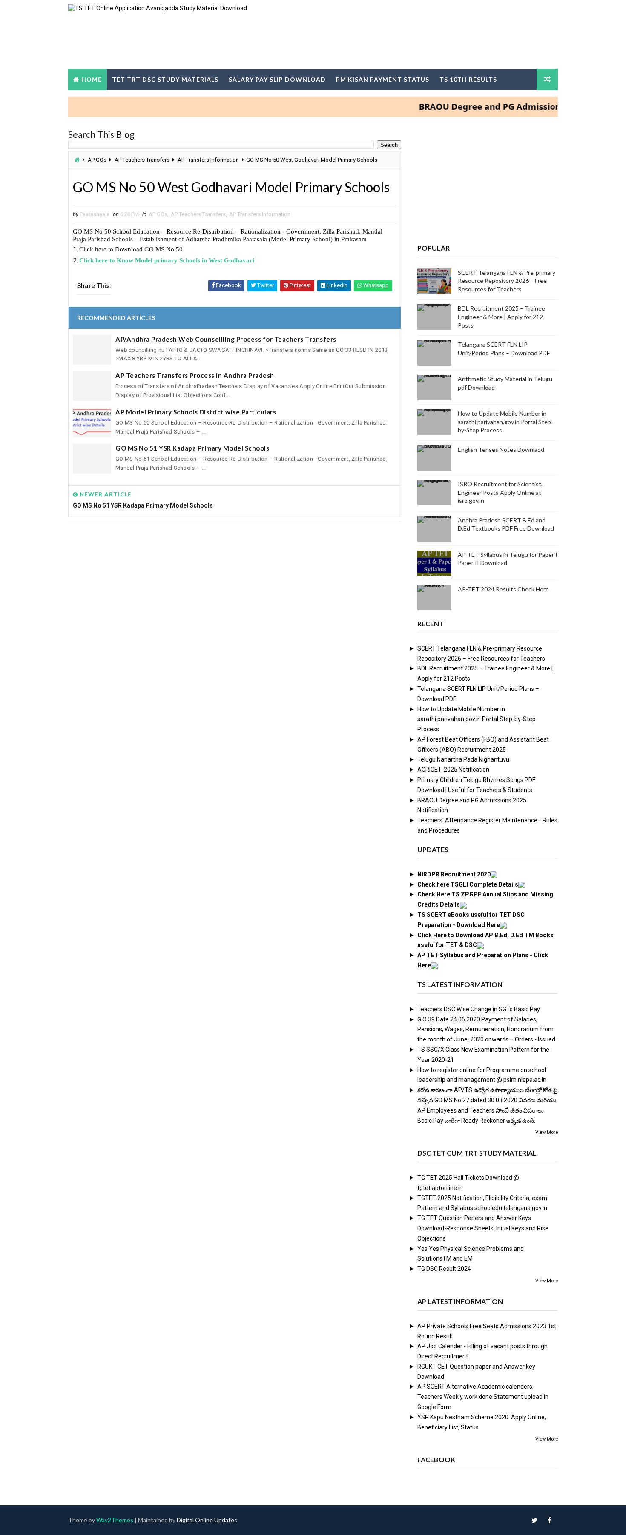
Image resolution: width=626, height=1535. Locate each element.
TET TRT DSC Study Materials (165, 79)
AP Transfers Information (208, 160)
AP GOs (97, 160)
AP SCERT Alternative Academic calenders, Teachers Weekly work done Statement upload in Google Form (482, 1396)
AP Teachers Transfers (142, 160)
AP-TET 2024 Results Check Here (503, 589)
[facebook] (549, 1520)
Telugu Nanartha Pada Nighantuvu (463, 759)
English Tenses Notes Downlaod (501, 449)
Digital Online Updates (207, 1520)
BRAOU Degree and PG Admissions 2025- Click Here (503, 106)
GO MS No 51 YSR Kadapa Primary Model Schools (192, 448)
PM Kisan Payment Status (382, 79)
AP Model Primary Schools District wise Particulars (195, 412)
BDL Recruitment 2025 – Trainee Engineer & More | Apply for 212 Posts (501, 316)
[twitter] (534, 1520)
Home (91, 79)
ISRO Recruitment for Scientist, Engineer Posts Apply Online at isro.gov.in (500, 492)
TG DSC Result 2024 (444, 1268)
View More (546, 1132)
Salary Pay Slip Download (277, 79)
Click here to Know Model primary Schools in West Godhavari (166, 260)
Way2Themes (114, 1520)
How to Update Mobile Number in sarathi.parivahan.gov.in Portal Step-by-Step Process (505, 422)
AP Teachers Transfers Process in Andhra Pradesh (194, 375)
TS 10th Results (468, 79)
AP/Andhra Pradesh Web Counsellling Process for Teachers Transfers (225, 339)
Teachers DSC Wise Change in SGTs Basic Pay (478, 1009)
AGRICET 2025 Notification (453, 769)
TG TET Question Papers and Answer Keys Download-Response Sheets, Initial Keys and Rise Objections (482, 1228)
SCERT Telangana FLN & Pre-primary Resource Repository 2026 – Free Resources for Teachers (506, 281)
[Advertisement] (234, 593)
